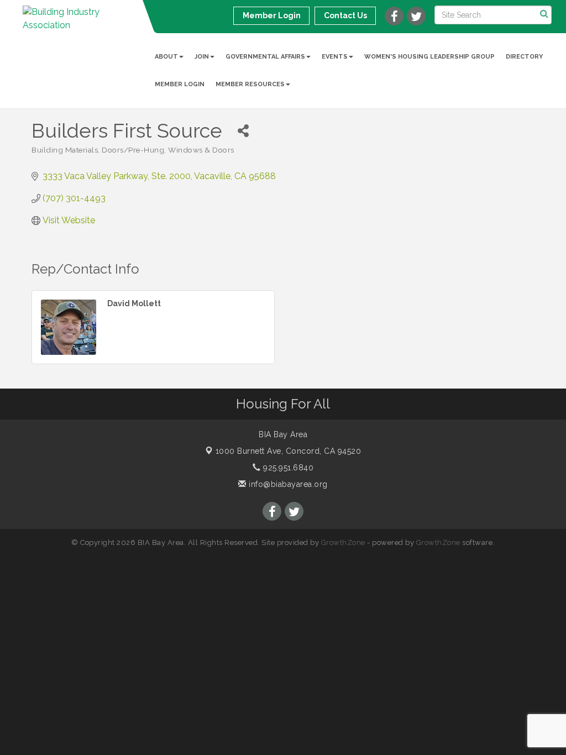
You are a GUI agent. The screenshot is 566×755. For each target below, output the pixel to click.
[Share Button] (242, 130)
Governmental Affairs (265, 56)
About (166, 56)
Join (202, 56)
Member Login (180, 84)
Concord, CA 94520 (288, 451)
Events (335, 56)
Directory (524, 56)
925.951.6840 (287, 467)
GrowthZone (343, 542)
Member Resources (250, 84)
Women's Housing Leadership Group (429, 56)
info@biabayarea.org (287, 484)
